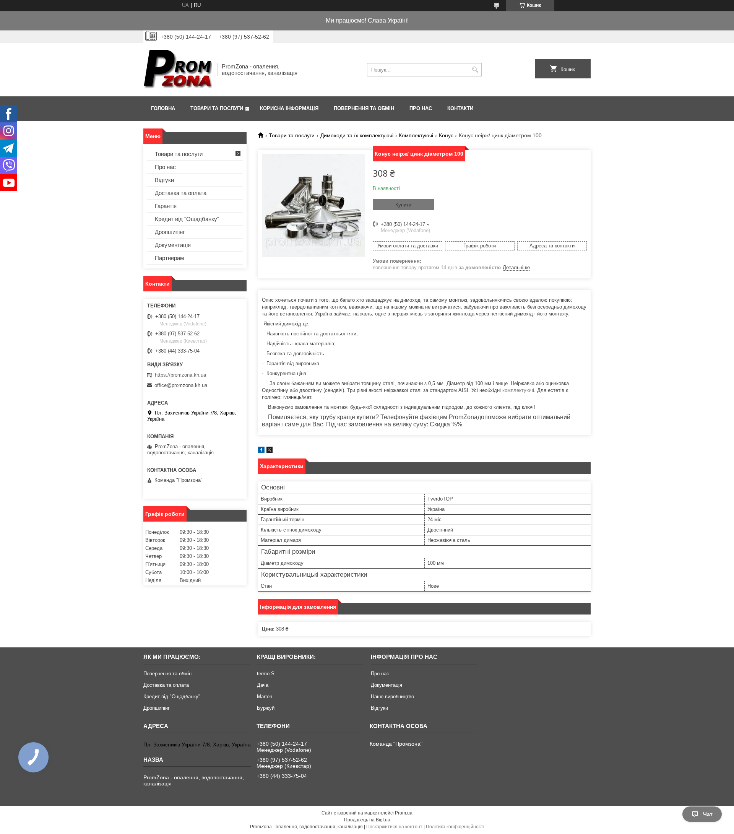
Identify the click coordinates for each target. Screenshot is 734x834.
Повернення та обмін (364, 108)
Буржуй (265, 708)
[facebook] (261, 451)
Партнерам (169, 258)
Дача (262, 685)
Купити (403, 205)
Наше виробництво (392, 696)
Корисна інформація (289, 108)
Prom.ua (403, 813)
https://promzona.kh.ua (180, 375)
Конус (446, 135)
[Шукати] (475, 69)
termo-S (265, 673)
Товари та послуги (216, 108)
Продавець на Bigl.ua (367, 820)
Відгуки (164, 180)
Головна (163, 108)
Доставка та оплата (180, 193)
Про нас (420, 108)
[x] (269, 451)
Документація (173, 245)
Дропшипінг (170, 232)
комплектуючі (518, 390)
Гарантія (166, 206)
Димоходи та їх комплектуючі (356, 135)
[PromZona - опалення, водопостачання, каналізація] (177, 70)
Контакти (460, 108)
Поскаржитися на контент (394, 826)
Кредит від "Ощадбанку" (187, 219)
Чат (708, 814)
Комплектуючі (416, 135)
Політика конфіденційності (455, 826)
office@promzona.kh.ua (180, 385)
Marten (264, 696)
